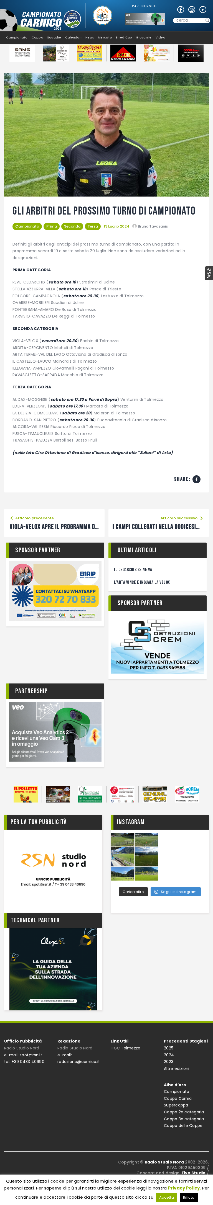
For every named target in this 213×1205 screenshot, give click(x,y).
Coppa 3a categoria (184, 1119)
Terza (93, 226)
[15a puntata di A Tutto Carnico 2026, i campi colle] (134, 857)
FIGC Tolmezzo (125, 1048)
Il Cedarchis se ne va (133, 569)
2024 (169, 1055)
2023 (168, 1061)
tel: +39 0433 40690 (24, 1061)
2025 (168, 1048)
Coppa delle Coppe (183, 1125)
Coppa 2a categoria (184, 1112)
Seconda (72, 226)
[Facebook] (196, 479)
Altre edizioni (176, 1068)
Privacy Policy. (184, 1188)
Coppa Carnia (178, 1098)
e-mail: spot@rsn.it (23, 1055)
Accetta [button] (166, 1197)
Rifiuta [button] (188, 1197)
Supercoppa (176, 1105)
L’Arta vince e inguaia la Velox (142, 582)
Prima (51, 226)
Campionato (27, 226)
